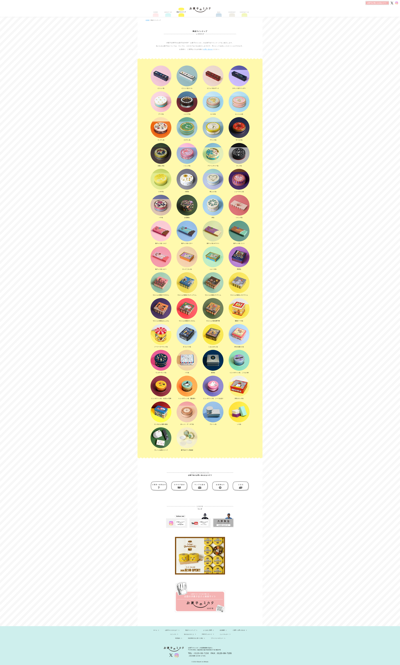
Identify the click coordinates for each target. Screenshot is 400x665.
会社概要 (231, 12)
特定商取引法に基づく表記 (195, 638)
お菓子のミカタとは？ (168, 12)
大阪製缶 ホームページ (223, 520)
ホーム (155, 630)
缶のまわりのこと (189, 634)
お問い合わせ (208, 49)
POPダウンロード (207, 634)
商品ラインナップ (181, 12)
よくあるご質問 (219, 12)
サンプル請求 (200, 486)
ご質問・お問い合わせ (244, 12)
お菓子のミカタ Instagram (176, 520)
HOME (155, 12)
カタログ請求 (180, 486)
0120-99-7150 (201, 653)
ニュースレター (224, 634)
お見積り (220, 486)
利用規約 (177, 638)
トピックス (173, 634)
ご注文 (240, 486)
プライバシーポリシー (217, 638)
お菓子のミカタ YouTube (200, 520)
